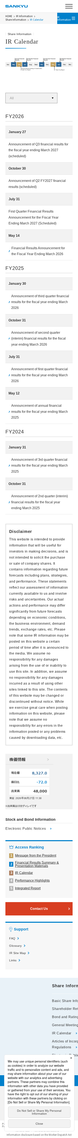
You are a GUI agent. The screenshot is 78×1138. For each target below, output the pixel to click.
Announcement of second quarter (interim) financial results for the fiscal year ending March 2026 (38, 338)
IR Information (24, 16)
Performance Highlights (32, 880)
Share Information (15, 19)
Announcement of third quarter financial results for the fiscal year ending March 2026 (40, 302)
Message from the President (35, 855)
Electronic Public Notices (25, 828)
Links (13, 960)
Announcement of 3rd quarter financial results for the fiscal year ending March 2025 (39, 465)
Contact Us (39, 908)
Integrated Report (28, 888)
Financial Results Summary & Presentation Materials (37, 864)
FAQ (12, 938)
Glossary (15, 945)
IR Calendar (24, 873)
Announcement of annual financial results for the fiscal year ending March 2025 (39, 411)
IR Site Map (17, 953)
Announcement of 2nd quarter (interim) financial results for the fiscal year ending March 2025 (39, 502)
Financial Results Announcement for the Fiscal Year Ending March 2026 (38, 251)
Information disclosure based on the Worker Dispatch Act (39, 1134)
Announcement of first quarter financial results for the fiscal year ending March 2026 (39, 375)
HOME (8, 16)
